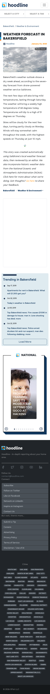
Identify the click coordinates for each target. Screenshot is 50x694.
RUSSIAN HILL (27, 653)
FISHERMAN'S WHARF (16, 609)
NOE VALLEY (41, 637)
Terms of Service (11, 543)
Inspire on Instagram (13, 506)
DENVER (32, 593)
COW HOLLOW (10, 593)
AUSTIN (44, 577)
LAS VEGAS (10, 621)
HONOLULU (39, 613)
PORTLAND (8, 649)
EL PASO (40, 601)
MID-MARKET (29, 629)
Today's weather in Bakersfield (21, 303)
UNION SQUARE (39, 668)
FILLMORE (24, 605)
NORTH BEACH (11, 641)
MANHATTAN (28, 625)
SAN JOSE (23, 569)
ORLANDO (41, 641)
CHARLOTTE (18, 585)
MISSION (26, 633)
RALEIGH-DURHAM (11, 653)
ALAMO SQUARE (21, 577)
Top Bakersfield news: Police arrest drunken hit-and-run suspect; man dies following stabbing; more (25, 331)
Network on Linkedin (13, 501)
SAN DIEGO (40, 656)
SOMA (41, 661)
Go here (30, 181)
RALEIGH (43, 649)
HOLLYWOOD (27, 613)
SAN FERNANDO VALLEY (16, 661)
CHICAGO (30, 585)
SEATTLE (32, 661)
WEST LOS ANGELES (25, 676)
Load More (25, 342)
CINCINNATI (42, 585)
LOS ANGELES (40, 621)
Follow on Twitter (12, 491)
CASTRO (7, 585)
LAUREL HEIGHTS (24, 621)
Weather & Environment (27, 26)
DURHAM (11, 601)
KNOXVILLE (38, 617)
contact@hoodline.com (13, 476)
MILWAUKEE (42, 629)
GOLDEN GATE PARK (35, 609)
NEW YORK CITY (26, 637)
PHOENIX (22, 645)
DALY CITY (40, 573)
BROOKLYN (41, 581)
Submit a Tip (10, 522)
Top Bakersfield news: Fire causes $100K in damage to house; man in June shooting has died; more (27, 315)
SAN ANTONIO (27, 656)
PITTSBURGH (34, 645)
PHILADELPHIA (9, 645)
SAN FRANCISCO (37, 569)
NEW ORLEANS (11, 637)
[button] (6, 429)
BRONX (31, 581)
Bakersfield (8, 26)
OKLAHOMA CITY (27, 641)
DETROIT (42, 593)
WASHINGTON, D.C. (33, 672)
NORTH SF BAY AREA (25, 573)
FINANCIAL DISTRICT (39, 605)
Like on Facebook (12, 496)
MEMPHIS (8, 629)
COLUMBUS (39, 589)
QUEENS (34, 649)
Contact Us (9, 512)
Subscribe (8, 486)
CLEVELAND (26, 589)
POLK (45, 645)
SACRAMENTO (41, 653)
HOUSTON (12, 617)
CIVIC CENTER (13, 589)
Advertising (9, 532)
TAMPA (43, 664)
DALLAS (23, 593)
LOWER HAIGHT (14, 625)
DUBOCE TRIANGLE (40, 597)
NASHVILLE (37, 633)
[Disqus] (25, 232)
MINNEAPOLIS (14, 633)
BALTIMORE (10, 581)
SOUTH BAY (12, 569)
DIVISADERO (8, 597)
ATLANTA (34, 577)
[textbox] (12, 14)
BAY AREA (8, 577)
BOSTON (21, 581)
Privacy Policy (10, 538)
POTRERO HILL (21, 649)
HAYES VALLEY (12, 613)
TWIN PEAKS (25, 668)
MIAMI (17, 629)
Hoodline (10, 44)
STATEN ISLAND (31, 664)
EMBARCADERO (10, 605)
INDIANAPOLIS (25, 617)
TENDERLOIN (11, 668)
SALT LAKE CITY (12, 656)
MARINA (40, 625)
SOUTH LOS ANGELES (13, 664)
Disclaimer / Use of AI (14, 548)
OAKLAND (10, 573)
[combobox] (12, 14)
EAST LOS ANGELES (25, 601)
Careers (7, 527)
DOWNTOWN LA (23, 597)
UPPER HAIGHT (16, 672)
